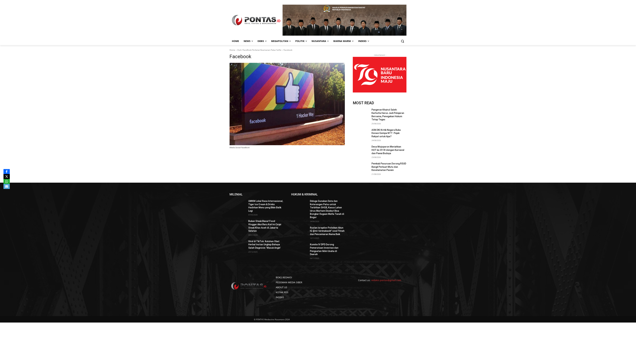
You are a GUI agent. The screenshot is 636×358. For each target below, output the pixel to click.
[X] (6, 176)
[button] (402, 41)
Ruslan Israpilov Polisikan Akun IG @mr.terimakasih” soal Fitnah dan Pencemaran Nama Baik (327, 231)
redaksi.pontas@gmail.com (386, 280)
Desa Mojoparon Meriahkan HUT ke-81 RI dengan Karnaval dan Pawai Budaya (387, 149)
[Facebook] (287, 104)
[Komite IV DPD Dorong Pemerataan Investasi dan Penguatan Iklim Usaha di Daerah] (299, 248)
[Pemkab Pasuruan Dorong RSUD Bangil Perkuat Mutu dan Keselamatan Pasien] (361, 167)
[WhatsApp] (6, 181)
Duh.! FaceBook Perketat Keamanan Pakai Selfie (259, 50)
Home (232, 50)
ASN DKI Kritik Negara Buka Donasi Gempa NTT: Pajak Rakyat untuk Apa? (386, 133)
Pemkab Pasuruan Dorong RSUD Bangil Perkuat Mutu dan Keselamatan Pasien (388, 166)
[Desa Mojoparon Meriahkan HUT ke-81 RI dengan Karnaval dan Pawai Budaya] (361, 150)
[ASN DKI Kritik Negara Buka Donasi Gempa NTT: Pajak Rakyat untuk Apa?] (361, 134)
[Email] (6, 186)
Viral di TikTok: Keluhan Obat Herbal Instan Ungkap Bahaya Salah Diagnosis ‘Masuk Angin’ (264, 244)
